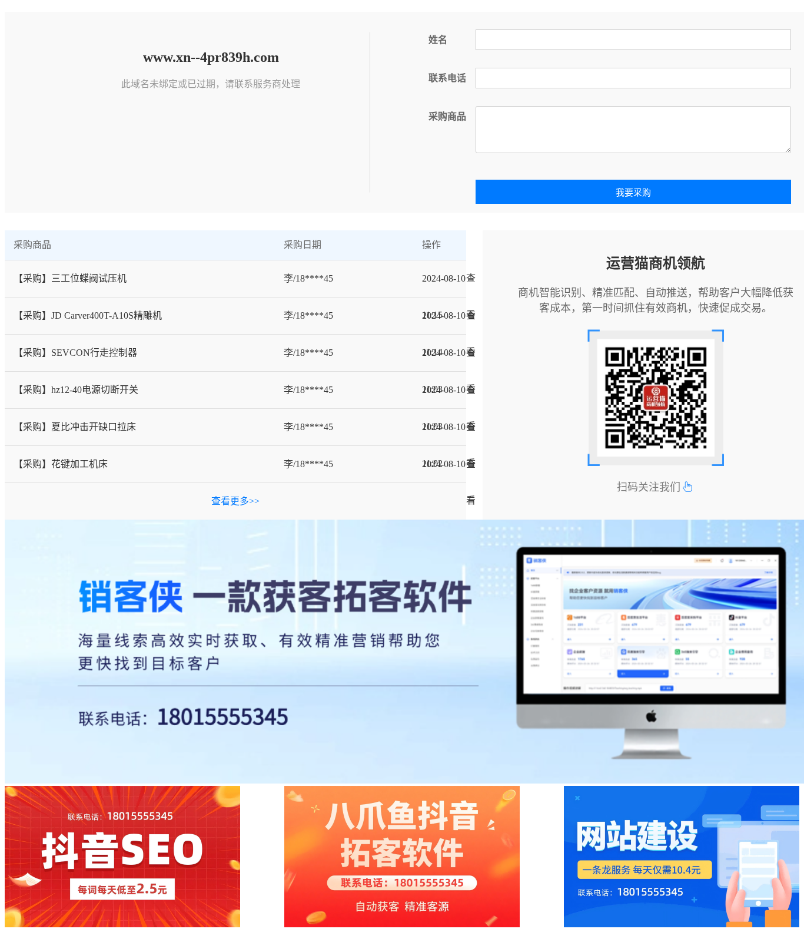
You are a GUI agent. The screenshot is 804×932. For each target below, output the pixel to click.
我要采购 (633, 192)
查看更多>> (235, 501)
